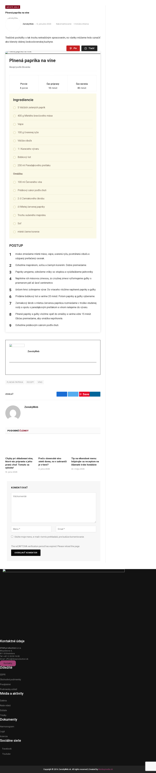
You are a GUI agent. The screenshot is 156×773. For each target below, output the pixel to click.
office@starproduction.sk (17, 659)
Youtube (6, 754)
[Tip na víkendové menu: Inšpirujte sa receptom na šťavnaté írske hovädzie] (85, 446)
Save (86, 394)
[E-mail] (11, 368)
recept (30, 382)
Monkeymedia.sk (105, 769)
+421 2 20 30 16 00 (11, 656)
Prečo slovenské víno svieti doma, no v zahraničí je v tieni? (52, 461)
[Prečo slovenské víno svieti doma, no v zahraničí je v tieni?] (52, 446)
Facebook (7, 748)
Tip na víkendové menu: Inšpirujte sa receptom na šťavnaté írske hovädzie (85, 461)
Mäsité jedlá (13, 7)
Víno (40, 382)
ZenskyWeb (28, 24)
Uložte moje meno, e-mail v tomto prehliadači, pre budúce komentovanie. (49, 537)
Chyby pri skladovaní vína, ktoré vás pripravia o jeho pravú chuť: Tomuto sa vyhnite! (19, 463)
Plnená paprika (15, 382)
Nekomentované (63, 24)
